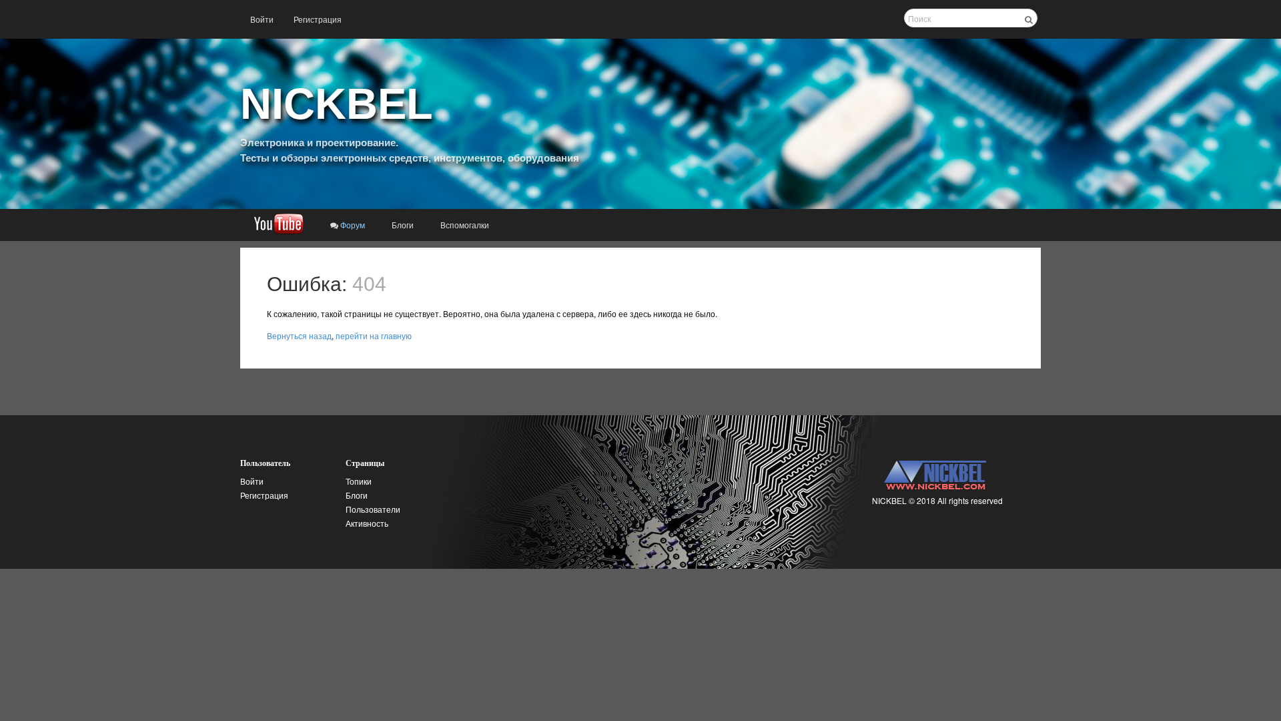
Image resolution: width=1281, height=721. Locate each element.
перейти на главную (374, 335)
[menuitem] (262, 19)
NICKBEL (336, 103)
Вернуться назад (299, 335)
